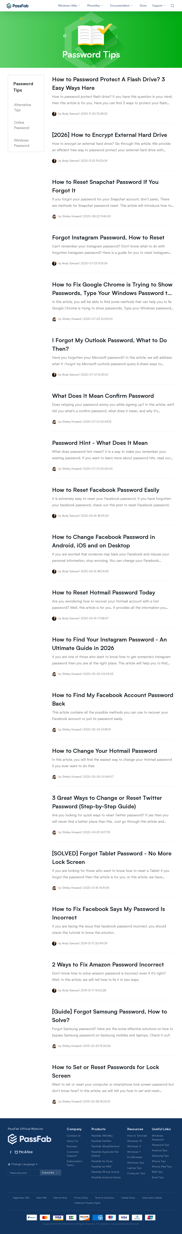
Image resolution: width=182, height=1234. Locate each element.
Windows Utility (67, 5)
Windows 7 (133, 1151)
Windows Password (21, 143)
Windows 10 (134, 1140)
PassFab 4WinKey (102, 1135)
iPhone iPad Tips (162, 1166)
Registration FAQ (21, 1197)
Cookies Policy (128, 1197)
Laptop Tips (134, 1167)
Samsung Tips (160, 1155)
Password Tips (160, 1144)
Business (72, 1146)
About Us (72, 1140)
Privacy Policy (81, 1197)
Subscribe (48, 1172)
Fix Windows (134, 1157)
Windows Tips (135, 1162)
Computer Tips (136, 1173)
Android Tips (159, 1150)
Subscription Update (152, 1197)
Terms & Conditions (104, 1197)
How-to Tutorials (137, 1135)
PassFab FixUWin (101, 1140)
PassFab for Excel (102, 1161)
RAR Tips (157, 1171)
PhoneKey (93, 5)
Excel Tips (158, 1177)
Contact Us (74, 1135)
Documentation (120, 5)
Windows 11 (134, 1146)
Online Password (21, 125)
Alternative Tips (22, 107)
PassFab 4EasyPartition (105, 1146)
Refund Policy (60, 1197)
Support (157, 5)
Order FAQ (41, 1197)
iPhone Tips (159, 1161)
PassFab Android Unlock (106, 1177)
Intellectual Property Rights (87, 1203)
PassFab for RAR (101, 1166)
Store (143, 5)
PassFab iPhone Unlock (105, 1171)
